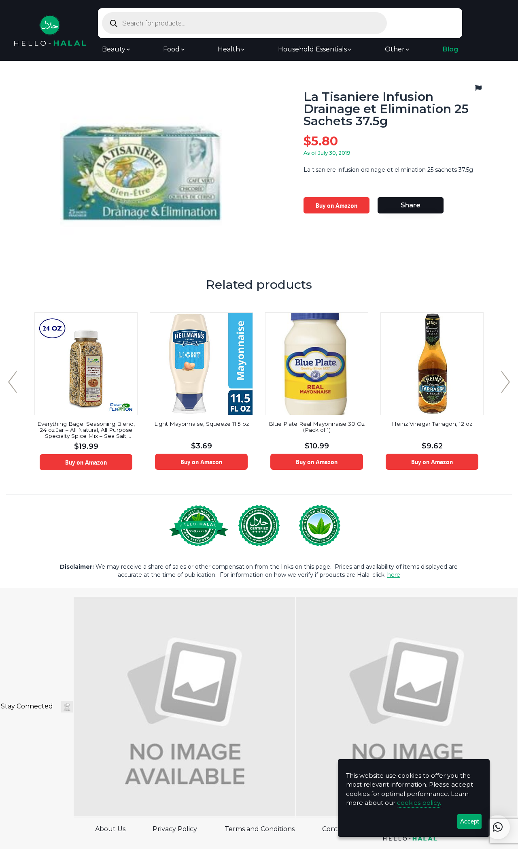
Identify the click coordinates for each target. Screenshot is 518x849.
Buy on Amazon (336, 205)
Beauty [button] (113, 49)
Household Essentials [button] (312, 49)
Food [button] (171, 49)
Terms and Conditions (260, 829)
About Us (110, 829)
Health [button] (229, 49)
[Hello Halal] (50, 30)
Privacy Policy (175, 829)
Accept (469, 821)
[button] (498, 827)
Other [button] (395, 49)
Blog (450, 49)
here (393, 574)
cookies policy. (419, 802)
